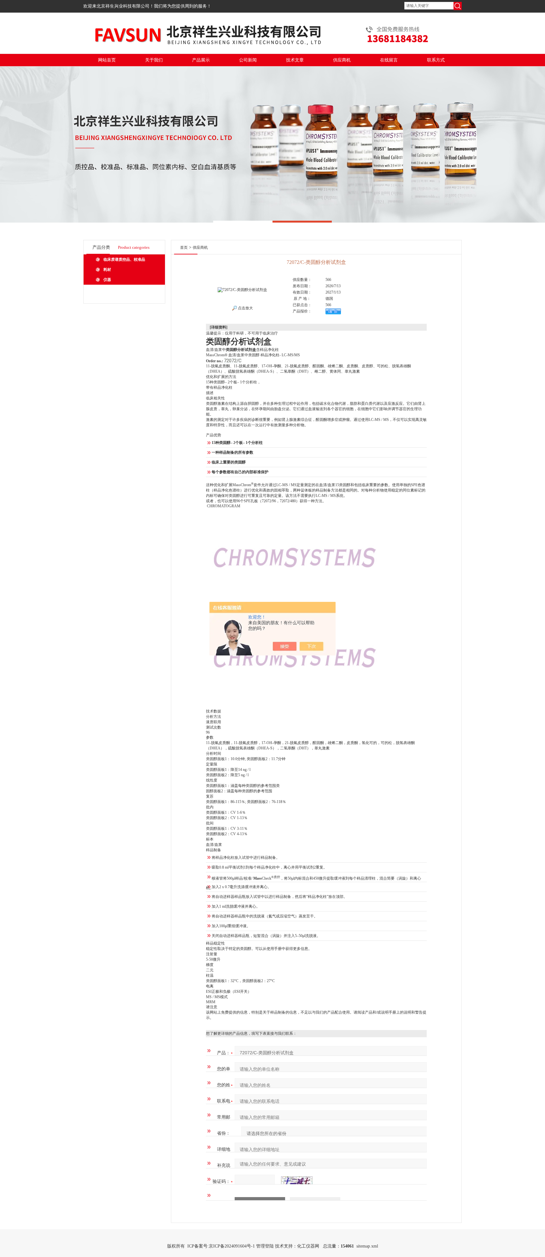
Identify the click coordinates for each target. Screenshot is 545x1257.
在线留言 (389, 60)
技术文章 (295, 60)
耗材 (107, 269)
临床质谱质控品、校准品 (124, 259)
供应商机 (342, 60)
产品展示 (201, 60)
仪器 (107, 279)
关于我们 (154, 60)
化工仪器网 (308, 1246)
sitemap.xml (367, 1246)
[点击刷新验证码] (297, 1181)
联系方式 (436, 60)
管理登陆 (265, 1246)
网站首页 (107, 60)
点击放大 (245, 308)
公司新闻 (248, 60)
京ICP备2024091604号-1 (232, 1246)
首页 (184, 247)
